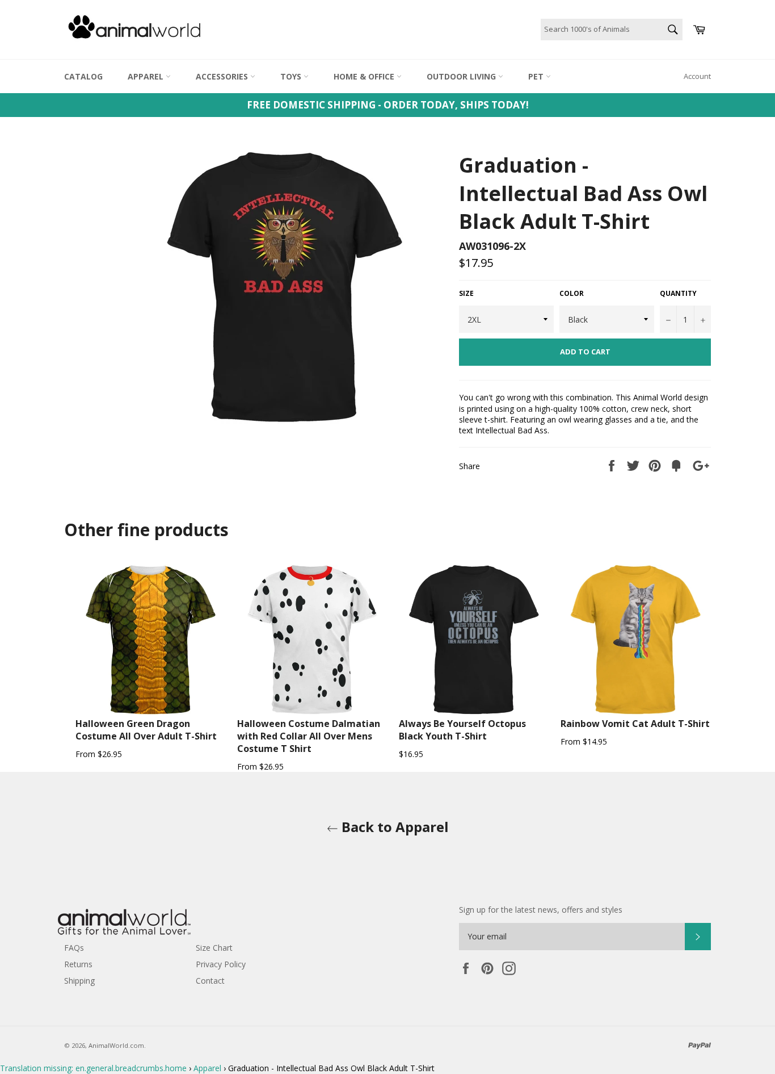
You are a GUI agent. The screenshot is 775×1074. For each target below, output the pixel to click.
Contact (210, 980)
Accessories (223, 76)
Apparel (147, 76)
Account (697, 76)
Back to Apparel (393, 826)
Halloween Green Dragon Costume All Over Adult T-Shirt (146, 729)
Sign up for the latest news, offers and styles (540, 909)
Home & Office (365, 76)
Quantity (678, 293)
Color (571, 293)
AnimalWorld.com (116, 1045)
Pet (537, 76)
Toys (292, 76)
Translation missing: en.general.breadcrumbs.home (93, 1068)
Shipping (79, 980)
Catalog (83, 76)
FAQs (74, 947)
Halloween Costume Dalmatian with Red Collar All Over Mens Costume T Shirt (308, 736)
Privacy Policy (221, 964)
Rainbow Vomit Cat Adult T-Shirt (635, 723)
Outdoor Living (462, 76)
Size (466, 293)
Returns (78, 964)
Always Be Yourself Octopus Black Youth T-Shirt (462, 729)
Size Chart (214, 947)
